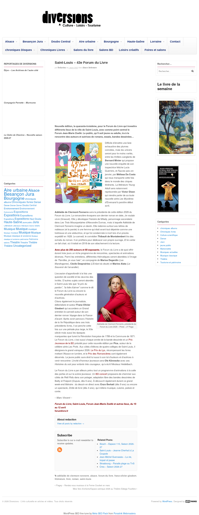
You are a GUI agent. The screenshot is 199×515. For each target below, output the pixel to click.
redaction (62, 68)
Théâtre (163, 258)
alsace (93, 475)
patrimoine (24, 239)
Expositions (21, 212)
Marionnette (165, 248)
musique (32, 229)
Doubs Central (60, 41)
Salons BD (106, 49)
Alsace (9, 41)
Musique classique (168, 255)
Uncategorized (22, 245)
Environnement (11, 208)
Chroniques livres (168, 231)
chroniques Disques (18, 49)
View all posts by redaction (70, 423)
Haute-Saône (135, 41)
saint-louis (85, 478)
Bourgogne (111, 41)
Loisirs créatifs (129, 49)
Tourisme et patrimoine (170, 262)
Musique (9, 229)
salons (6, 242)
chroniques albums (168, 228)
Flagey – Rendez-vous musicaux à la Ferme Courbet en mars (83, 485)
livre (68, 478)
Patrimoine (33, 239)
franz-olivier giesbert (125, 475)
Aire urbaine (87, 41)
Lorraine (155, 41)
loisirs (31, 225)
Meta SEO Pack (100, 513)
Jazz (162, 241)
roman (75, 478)
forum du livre (105, 475)
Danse (163, 238)
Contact (175, 41)
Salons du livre (83, 49)
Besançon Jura (33, 41)
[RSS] (59, 449)
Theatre (15, 242)
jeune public (165, 245)
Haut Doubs (35, 218)
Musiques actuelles (169, 252)
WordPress (167, 501)
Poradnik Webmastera (125, 513)
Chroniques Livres (52, 49)
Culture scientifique (169, 235)
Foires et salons (155, 49)
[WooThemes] (191, 501)
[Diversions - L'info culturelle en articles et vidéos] (80, 29)
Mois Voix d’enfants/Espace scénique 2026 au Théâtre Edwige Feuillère (104, 488)
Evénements (8, 212)
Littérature (8, 225)
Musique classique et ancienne (17, 235)
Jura (36, 221)
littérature (93, 68)
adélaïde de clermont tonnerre (73, 475)
